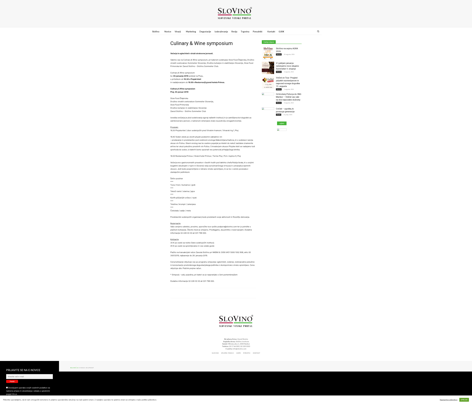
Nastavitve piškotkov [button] (448, 400)
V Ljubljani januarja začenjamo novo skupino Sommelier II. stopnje (287, 66)
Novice (279, 54)
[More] (264, 293)
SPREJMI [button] (464, 400)
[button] (318, 31)
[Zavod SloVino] (234, 13)
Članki (278, 114)
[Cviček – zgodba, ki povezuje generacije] (268, 113)
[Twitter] (312, 31)
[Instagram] (308, 31)
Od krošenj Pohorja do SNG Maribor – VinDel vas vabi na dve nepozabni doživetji (288, 97)
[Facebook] (303, 31)
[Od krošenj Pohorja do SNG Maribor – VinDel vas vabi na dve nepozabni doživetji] (268, 99)
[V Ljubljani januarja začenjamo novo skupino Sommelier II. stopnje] (268, 68)
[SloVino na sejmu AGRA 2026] (268, 53)
